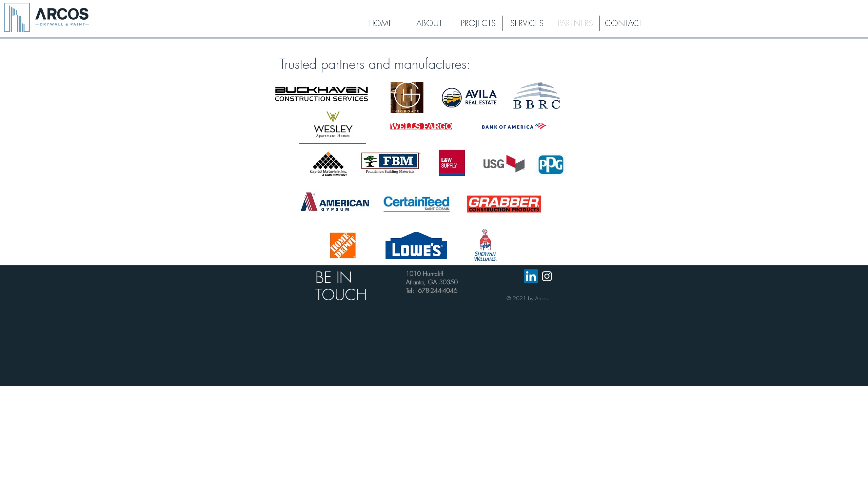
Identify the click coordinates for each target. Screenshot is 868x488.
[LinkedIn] (531, 276)
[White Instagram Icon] (547, 276)
